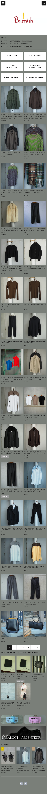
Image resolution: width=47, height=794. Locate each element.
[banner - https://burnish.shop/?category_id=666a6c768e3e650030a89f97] (23, 733)
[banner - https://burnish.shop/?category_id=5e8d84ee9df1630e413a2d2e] (35, 719)
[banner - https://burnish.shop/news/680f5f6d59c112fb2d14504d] (35, 66)
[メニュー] (3, 3)
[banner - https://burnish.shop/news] (12, 56)
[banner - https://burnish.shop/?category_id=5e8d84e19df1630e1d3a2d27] (12, 719)
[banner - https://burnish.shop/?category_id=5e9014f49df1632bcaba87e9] (12, 77)
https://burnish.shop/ (25, 783)
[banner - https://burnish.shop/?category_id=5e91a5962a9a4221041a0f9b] (35, 77)
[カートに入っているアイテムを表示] (44, 3)
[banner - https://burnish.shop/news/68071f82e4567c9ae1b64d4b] (12, 66)
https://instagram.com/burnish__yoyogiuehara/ (21, 783)
